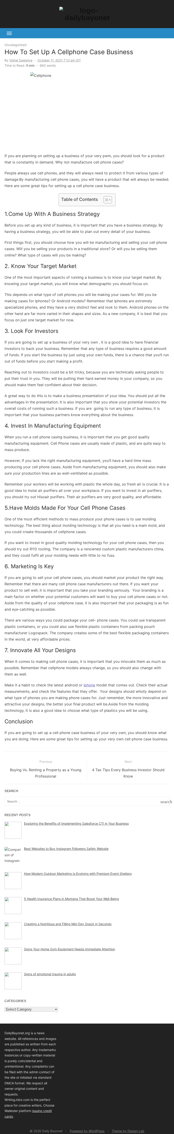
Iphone (89, 685)
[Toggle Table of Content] (105, 200)
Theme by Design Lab (128, 1131)
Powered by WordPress (87, 1131)
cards (9, 1116)
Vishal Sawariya (20, 60)
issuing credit (42, 1111)
